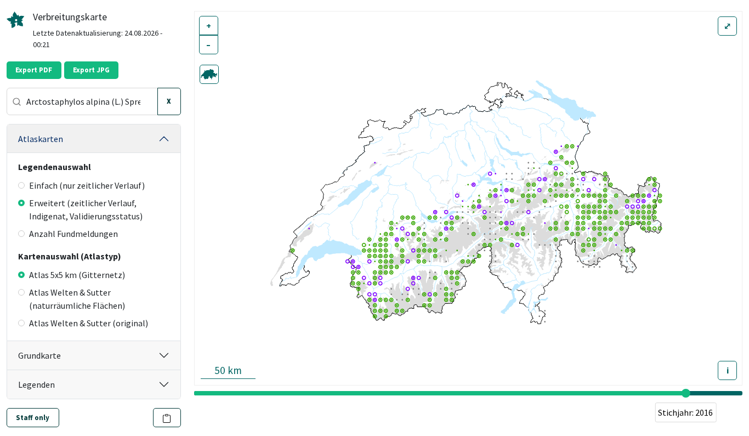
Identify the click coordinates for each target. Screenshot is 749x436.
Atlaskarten (40, 138)
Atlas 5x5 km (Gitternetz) (77, 274)
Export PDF (33, 70)
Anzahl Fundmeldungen (73, 233)
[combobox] (82, 101)
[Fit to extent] (209, 74)
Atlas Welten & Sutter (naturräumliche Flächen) (77, 299)
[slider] (685, 393)
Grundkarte (39, 355)
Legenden (36, 384)
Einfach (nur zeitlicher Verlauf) (87, 185)
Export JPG (91, 70)
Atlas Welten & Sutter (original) (88, 323)
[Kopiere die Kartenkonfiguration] (167, 417)
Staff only (32, 417)
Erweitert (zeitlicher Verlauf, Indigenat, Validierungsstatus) (86, 209)
